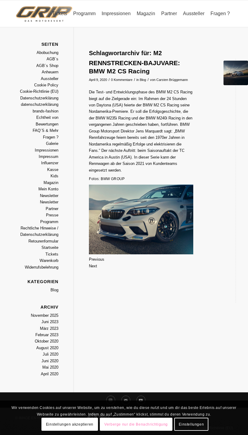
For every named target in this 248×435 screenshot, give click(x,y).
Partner (52, 208)
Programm (49, 221)
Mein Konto (48, 189)
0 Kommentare (121, 80)
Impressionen (46, 150)
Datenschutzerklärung (39, 98)
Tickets (51, 254)
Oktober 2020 (46, 341)
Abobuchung (47, 52)
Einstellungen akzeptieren (69, 424)
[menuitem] (59, 13)
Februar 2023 (46, 335)
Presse (52, 215)
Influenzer (49, 163)
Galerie (52, 143)
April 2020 (49, 374)
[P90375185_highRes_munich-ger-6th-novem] (236, 73)
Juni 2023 (49, 322)
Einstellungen (191, 424)
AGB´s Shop (47, 65)
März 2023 (49, 328)
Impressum (48, 156)
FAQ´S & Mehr (45, 130)
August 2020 (47, 348)
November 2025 (44, 315)
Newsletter (49, 195)
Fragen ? (50, 137)
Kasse (52, 169)
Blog (143, 80)
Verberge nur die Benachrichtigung (136, 424)
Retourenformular (43, 241)
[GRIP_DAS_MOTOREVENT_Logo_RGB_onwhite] (44, 13)
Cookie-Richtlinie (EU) (39, 91)
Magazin (51, 182)
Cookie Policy (46, 85)
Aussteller (49, 78)
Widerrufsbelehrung (41, 267)
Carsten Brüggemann (172, 80)
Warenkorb (49, 260)
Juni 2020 (49, 361)
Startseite (49, 247)
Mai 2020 (50, 367)
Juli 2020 (50, 354)
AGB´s (52, 59)
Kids (54, 176)
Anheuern (50, 72)
